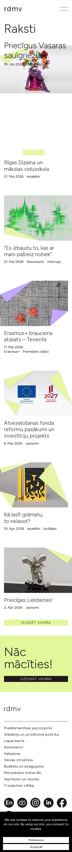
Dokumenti (14, 747)
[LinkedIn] (49, 803)
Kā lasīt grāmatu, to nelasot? (23, 517)
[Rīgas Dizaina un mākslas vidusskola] (34, 133)
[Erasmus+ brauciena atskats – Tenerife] (34, 303)
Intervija (54, 262)
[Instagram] (35, 803)
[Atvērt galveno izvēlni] (64, 9)
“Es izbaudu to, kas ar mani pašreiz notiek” (29, 251)
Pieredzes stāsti (36, 351)
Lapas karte (14, 741)
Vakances (12, 753)
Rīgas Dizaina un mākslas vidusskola (26, 165)
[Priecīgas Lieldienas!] (38, 570)
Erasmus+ (12, 351)
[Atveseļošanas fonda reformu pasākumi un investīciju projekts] (38, 393)
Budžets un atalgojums (24, 766)
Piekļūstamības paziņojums (28, 728)
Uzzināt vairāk (36, 679)
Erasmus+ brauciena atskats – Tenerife (28, 336)
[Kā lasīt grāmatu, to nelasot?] (34, 485)
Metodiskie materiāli (22, 773)
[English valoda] (9, 803)
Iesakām (33, 176)
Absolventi (35, 262)
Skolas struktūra (18, 760)
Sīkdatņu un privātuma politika (31, 734)
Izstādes (50, 528)
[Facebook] (62, 803)
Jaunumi (33, 64)
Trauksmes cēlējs (19, 785)
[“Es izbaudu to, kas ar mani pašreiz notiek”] (38, 218)
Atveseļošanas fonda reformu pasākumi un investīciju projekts (29, 429)
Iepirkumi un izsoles (21, 779)
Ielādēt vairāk (36, 622)
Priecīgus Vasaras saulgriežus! (35, 50)
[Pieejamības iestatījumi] (22, 803)
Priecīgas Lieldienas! (28, 600)
